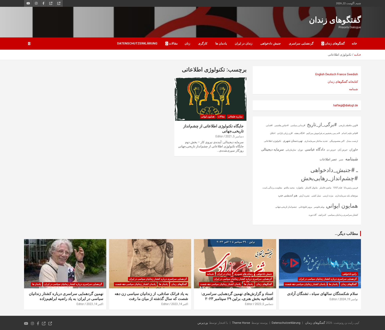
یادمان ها (221, 43)
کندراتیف (322, 215)
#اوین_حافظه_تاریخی (348, 125)
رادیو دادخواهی (349, 274)
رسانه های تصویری (243, 274)
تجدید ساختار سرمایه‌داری (316, 141)
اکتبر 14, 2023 (179, 304)
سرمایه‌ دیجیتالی (272, 149)
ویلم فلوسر (319, 207)
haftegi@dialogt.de (345, 105)
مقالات (173, 43)
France (341, 74)
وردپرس (203, 323)
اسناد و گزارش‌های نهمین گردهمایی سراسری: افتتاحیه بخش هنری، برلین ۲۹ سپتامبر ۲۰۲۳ (237, 296)
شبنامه (353, 89)
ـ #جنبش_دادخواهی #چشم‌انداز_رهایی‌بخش (329, 174)
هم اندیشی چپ (287, 195)
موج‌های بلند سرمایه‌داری (346, 195)
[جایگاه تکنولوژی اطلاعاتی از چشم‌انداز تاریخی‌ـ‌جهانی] (210, 99)
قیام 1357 (337, 187)
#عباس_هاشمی (281, 125)
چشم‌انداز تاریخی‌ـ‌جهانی (286, 207)
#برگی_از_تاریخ (322, 124)
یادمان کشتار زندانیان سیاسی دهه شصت (305, 284)
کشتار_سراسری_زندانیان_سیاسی (343, 215)
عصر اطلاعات (328, 159)
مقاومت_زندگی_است (272, 187)
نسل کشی (316, 195)
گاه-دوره (312, 215)
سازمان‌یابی (291, 150)
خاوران (353, 149)
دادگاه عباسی (315, 149)
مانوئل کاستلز (311, 187)
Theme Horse (241, 323)
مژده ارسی (328, 195)
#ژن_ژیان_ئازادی (285, 133)
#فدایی (269, 125)
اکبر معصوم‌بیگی (336, 141)
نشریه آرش (304, 195)
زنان (187, 43)
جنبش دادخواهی (270, 43)
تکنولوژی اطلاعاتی (272, 141)
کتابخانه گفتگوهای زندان (343, 82)
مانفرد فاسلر (325, 187)
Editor (219, 136)
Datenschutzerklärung (137, 43)
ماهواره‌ (299, 187)
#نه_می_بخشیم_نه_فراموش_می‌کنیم (323, 133)
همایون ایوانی (207, 116)
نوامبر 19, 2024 (348, 299)
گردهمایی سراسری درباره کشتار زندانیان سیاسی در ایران (328, 279)
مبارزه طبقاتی (235, 116)
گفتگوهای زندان (335, 20)
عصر (341, 159)
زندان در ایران (243, 43)
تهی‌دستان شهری (293, 140)
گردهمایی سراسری (301, 43)
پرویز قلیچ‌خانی (305, 207)
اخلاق (272, 133)
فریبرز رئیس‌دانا (351, 187)
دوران (300, 150)
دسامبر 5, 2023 (264, 304)
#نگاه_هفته (299, 133)
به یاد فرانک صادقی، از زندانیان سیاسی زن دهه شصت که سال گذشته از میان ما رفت (151, 296)
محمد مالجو (289, 187)
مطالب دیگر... (346, 233)
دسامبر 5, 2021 (234, 136)
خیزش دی (331, 150)
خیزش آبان (343, 150)
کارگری (202, 43)
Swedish (352, 74)
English (320, 74)
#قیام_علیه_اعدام (350, 133)
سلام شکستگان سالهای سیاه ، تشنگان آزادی (322, 293)
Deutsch (330, 74)
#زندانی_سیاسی (297, 125)
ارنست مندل (352, 141)
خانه (354, 43)
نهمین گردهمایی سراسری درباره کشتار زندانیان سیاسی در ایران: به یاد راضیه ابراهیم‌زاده (66, 296)
